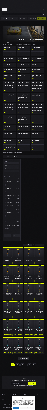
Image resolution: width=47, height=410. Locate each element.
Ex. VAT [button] (9, 10)
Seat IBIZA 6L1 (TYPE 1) (39, 348)
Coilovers (4, 42)
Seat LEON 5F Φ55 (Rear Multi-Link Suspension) (18, 294)
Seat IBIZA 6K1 (28, 257)
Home (4, 23)
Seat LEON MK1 (39, 276)
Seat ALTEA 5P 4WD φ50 (39, 258)
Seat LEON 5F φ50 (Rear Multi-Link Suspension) (7, 294)
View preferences (30, 407)
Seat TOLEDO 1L (7, 348)
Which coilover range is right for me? (11, 156)
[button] (33, 398)
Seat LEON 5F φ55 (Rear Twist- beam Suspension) (18, 312)
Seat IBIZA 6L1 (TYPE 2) (8, 258)
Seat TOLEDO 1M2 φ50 (8, 330)
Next (34, 364)
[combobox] (22, 14)
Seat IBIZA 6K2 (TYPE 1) (29, 312)
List (25, 244)
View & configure (8, 263)
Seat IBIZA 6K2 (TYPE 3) (18, 276)
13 (29, 364)
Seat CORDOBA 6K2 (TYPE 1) (39, 294)
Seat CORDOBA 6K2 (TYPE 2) (39, 330)
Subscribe (32, 383)
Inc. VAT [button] (4, 10)
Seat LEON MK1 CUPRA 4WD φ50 (8, 276)
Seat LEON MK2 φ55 (39, 312)
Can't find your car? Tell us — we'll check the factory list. (12, 152)
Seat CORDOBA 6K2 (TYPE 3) (18, 258)
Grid (30, 244)
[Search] (43, 14)
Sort (34, 244)
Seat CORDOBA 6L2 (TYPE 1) (18, 330)
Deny (23, 407)
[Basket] (44, 10)
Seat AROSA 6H (29, 330)
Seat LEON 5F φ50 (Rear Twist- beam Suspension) (29, 294)
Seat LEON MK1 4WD (28, 276)
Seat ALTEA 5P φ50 (7, 312)
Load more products (23, 358)
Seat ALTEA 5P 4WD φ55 (18, 348)
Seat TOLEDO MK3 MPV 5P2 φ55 (29, 348)
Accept (16, 407)
